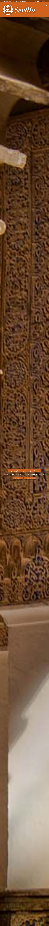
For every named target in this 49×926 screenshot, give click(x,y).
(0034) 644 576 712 (10, 1)
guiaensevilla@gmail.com (21, 1)
